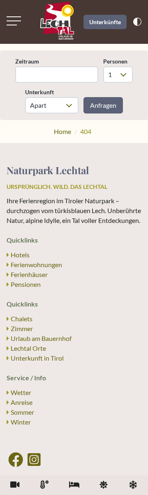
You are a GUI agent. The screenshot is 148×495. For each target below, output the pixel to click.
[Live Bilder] (15, 485)
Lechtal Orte (28, 348)
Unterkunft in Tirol (37, 358)
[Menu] (14, 21)
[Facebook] (16, 459)
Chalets (21, 318)
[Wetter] (44, 485)
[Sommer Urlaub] (103, 485)
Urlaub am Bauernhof (41, 338)
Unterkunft (39, 92)
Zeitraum (27, 61)
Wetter (21, 392)
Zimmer (22, 328)
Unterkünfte (105, 21)
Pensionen (26, 284)
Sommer (22, 412)
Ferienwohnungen (36, 264)
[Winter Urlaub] (133, 485)
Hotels (20, 255)
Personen (115, 61)
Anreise (21, 402)
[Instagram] (34, 459)
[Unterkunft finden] (74, 485)
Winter (21, 422)
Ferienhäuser (29, 274)
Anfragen (103, 105)
